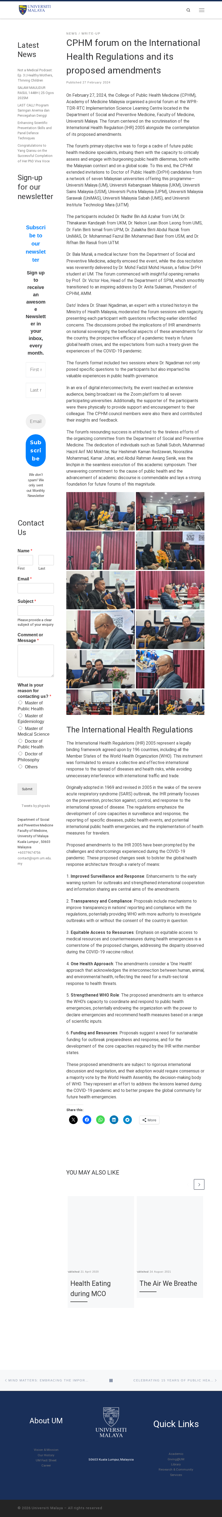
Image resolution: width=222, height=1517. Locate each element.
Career (46, 1465)
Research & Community (176, 1469)
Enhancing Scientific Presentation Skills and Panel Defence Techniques (35, 130)
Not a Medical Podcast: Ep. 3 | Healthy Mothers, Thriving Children (35, 75)
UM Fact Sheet (46, 1460)
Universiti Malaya (47, 1508)
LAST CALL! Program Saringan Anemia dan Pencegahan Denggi (34, 110)
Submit (27, 789)
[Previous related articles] (187, 1184)
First (21, 568)
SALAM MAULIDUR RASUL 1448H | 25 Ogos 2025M (36, 93)
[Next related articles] (199, 1184)
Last (41, 568)
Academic (176, 1454)
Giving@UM (176, 1459)
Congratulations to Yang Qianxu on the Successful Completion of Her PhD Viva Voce (35, 153)
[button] (100, 511)
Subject (27, 601)
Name (25, 551)
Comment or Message (30, 638)
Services (176, 1475)
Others (31, 767)
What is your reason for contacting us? (34, 691)
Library (176, 1464)
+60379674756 (29, 853)
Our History (46, 1455)
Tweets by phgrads (35, 806)
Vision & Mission (46, 1450)
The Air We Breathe (168, 1283)
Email (25, 579)
